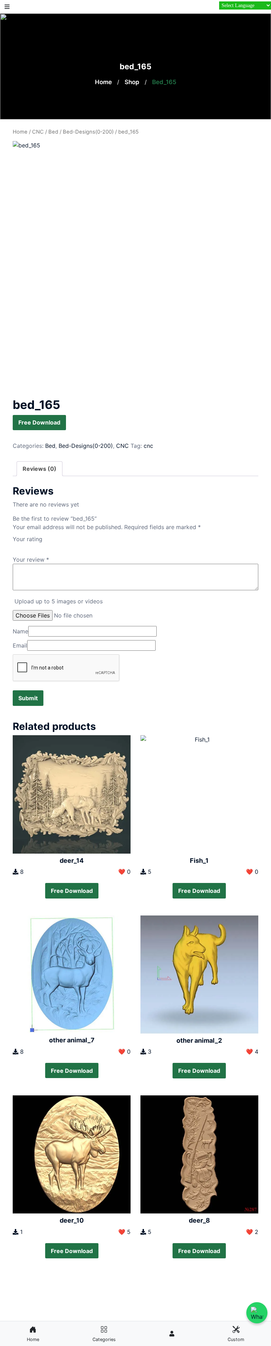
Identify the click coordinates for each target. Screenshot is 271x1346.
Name (20, 631)
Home (103, 82)
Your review (31, 559)
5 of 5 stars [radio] (45, 546)
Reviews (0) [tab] (39, 468)
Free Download (39, 422)
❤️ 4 (252, 1051)
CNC (38, 132)
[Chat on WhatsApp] (256, 1312)
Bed (53, 132)
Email (20, 645)
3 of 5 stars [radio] (30, 546)
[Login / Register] (171, 1333)
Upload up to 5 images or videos (58, 601)
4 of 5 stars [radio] (38, 546)
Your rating (27, 539)
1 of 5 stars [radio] (15, 546)
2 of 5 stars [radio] (23, 546)
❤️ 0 (124, 871)
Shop (132, 82)
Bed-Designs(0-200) (88, 132)
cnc (148, 445)
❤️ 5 (124, 1231)
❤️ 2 (252, 1231)
